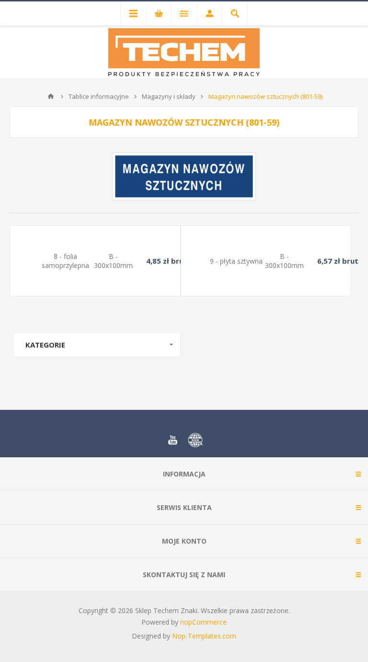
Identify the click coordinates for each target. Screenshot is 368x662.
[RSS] (195, 440)
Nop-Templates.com (204, 635)
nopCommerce (203, 622)
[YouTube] (172, 440)
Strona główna (51, 96)
